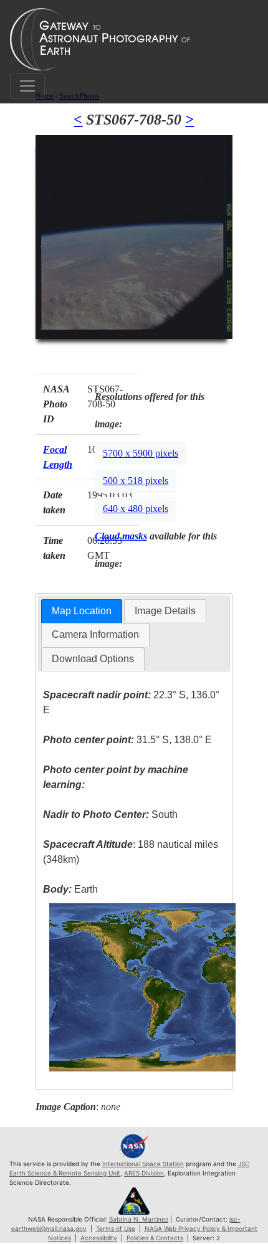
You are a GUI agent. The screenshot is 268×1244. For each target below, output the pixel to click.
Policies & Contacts (155, 1238)
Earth (70, 889)
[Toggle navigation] (27, 86)
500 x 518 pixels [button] (135, 480)
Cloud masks (121, 536)
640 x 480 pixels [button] (135, 508)
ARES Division (144, 1173)
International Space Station (143, 1163)
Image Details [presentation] (165, 610)
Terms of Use (115, 1228)
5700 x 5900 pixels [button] (140, 453)
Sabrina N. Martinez (138, 1219)
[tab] (81, 611)
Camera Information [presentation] (95, 634)
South (110, 814)
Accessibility (98, 1238)
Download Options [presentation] (93, 658)
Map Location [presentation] (82, 610)
